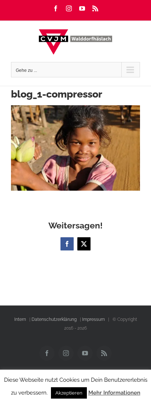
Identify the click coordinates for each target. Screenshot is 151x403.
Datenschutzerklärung (54, 319)
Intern (20, 319)
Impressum (93, 319)
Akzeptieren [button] (68, 393)
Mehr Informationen (114, 392)
